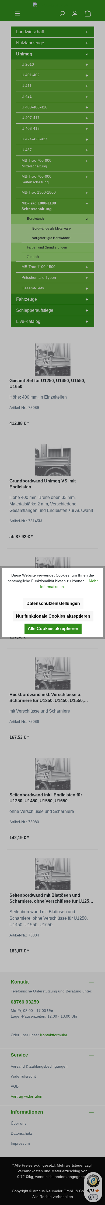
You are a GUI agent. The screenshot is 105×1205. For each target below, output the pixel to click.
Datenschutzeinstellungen (53, 603)
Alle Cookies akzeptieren (53, 628)
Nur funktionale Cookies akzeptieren (53, 616)
